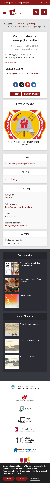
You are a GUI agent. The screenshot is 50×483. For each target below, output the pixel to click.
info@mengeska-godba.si (16, 225)
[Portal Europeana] (25, 409)
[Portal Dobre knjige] (25, 450)
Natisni (16, 94)
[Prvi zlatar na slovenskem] (12, 329)
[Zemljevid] (36, 12)
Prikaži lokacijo (11, 179)
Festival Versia (25, 295)
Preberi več (11, 62)
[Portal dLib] (25, 420)
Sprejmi (8, 478)
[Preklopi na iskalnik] (44, 12)
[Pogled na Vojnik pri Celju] (12, 346)
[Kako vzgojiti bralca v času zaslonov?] (12, 285)
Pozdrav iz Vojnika (27, 356)
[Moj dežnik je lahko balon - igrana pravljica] (12, 268)
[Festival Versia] (12, 301)
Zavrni (21, 478)
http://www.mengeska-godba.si (18, 207)
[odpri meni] (4, 12)
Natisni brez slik (32, 94)
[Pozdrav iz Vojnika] (12, 362)
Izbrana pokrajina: (16, 2)
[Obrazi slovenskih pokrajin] (25, 440)
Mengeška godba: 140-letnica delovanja (26, 73)
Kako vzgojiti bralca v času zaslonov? (30, 280)
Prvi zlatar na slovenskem (29, 324)
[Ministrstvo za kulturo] (25, 388)
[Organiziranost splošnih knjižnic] (25, 398)
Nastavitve (35, 478)
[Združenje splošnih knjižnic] (25, 460)
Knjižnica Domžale (29, 49)
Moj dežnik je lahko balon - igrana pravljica (30, 264)
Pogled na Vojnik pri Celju (30, 340)
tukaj (19, 473)
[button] (39, 129)
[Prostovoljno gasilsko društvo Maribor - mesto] (25, 124)
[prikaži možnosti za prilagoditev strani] (42, 2)
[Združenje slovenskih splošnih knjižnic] (25, 430)
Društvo (8, 197)
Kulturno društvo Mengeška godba (20, 163)
